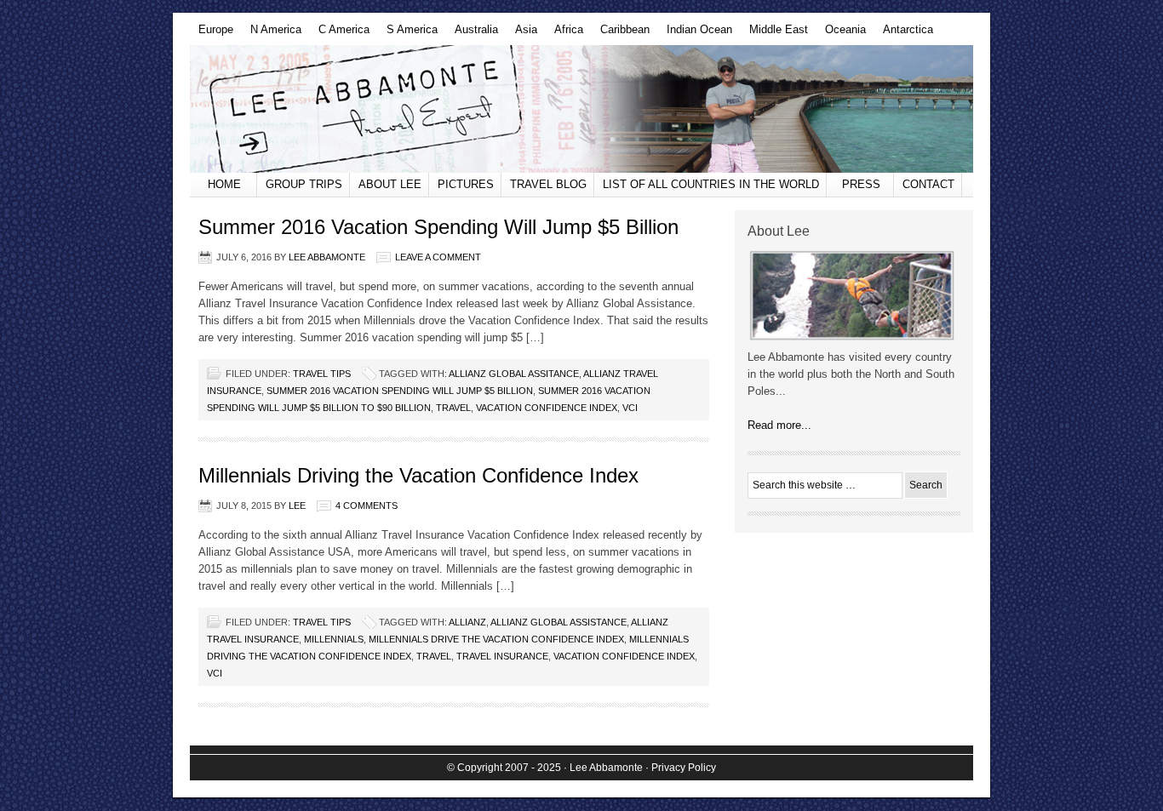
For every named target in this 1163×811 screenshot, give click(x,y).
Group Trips (304, 184)
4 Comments (366, 505)
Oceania (841, 34)
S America (408, 34)
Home (224, 184)
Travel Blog (548, 184)
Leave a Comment (438, 257)
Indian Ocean (695, 34)
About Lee (389, 184)
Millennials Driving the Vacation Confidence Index (418, 475)
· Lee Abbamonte (603, 768)
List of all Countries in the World (711, 184)
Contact (928, 184)
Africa (564, 34)
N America (271, 34)
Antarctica (903, 34)
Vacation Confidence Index (546, 408)
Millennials (334, 639)
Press (861, 184)
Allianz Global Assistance (558, 622)
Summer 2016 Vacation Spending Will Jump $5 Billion (438, 226)
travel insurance (502, 656)
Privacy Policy (683, 768)
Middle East (774, 34)
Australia (472, 34)
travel (453, 408)
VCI (630, 408)
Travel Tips (322, 373)
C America (340, 34)
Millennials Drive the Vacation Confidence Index (496, 639)
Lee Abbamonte (581, 109)
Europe (211, 34)
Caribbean (621, 34)
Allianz (467, 622)
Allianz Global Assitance (514, 373)
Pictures (466, 184)
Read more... (779, 425)
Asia (522, 34)
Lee (297, 505)
